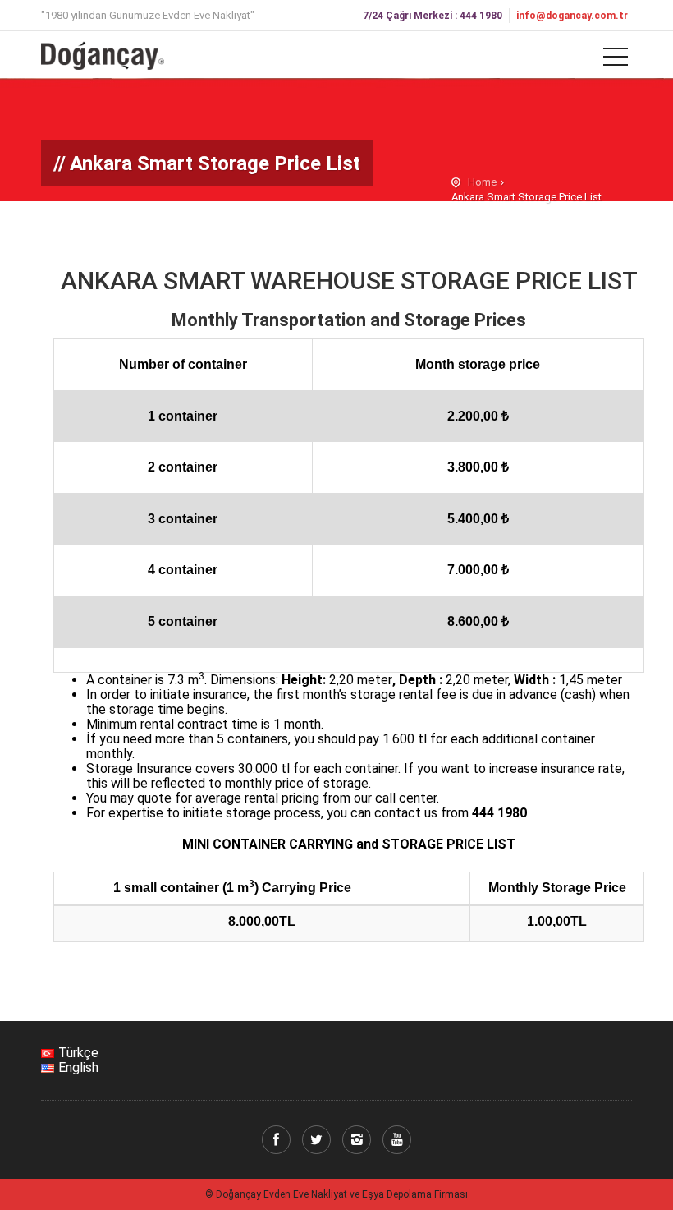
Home (482, 182)
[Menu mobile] (615, 60)
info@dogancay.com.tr (572, 15)
